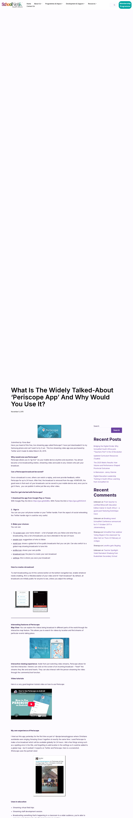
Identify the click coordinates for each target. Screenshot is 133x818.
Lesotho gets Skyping (112, 546)
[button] (41, 3)
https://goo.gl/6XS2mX (77, 501)
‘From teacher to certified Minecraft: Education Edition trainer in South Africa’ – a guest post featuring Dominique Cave (107, 508)
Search (96, 426)
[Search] (114, 5)
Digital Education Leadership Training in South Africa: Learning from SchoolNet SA (107, 479)
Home (29, 4)
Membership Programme (125, 4)
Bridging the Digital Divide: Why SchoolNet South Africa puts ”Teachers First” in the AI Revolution (108, 449)
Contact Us (31, 6)
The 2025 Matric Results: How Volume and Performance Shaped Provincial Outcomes (107, 465)
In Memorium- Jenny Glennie (105, 472)
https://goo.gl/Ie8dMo (41, 501)
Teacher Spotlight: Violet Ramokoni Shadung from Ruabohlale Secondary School (106, 553)
